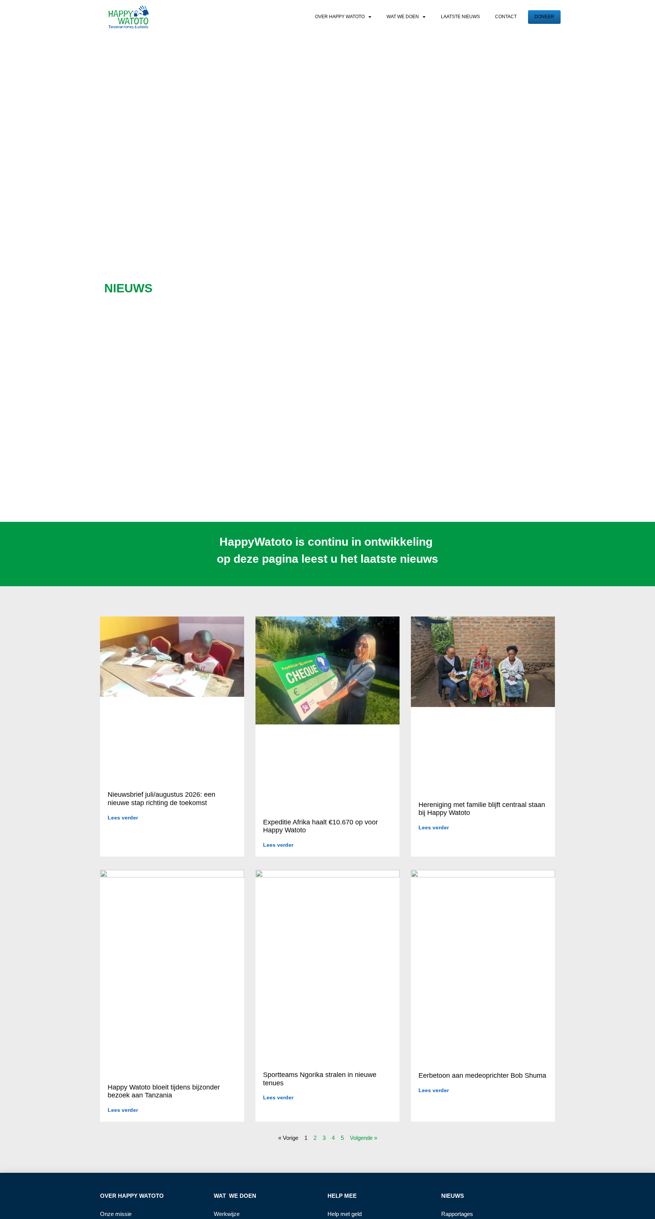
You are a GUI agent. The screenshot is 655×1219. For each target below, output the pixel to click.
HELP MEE (342, 1195)
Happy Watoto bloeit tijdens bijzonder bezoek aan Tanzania (164, 1091)
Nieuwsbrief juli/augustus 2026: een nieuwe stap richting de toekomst (161, 799)
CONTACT (506, 16)
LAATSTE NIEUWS (460, 16)
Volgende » (363, 1138)
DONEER (544, 16)
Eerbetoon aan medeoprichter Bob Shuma (482, 1075)
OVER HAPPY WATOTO (132, 1195)
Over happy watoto (340, 16)
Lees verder (123, 818)
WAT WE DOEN (403, 16)
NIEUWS (452, 1195)
